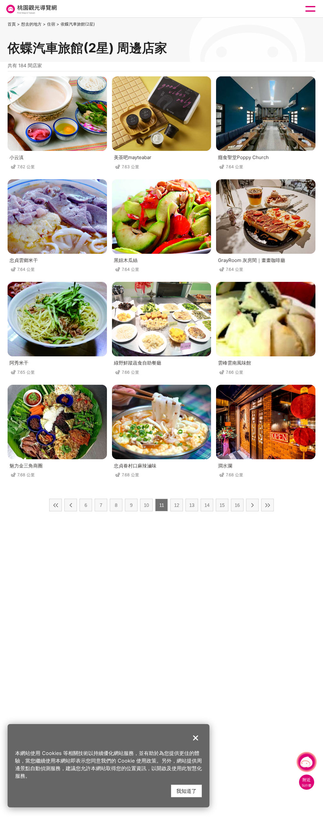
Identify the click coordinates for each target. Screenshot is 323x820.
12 (176, 505)
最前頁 (55, 505)
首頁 (12, 24)
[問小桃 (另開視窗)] (307, 762)
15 (222, 505)
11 (161, 505)
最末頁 (267, 505)
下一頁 (252, 505)
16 (237, 505)
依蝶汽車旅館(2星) (78, 24)
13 (191, 505)
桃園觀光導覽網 (31, 9)
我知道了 (186, 790)
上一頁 (70, 505)
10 (146, 505)
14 (206, 505)
